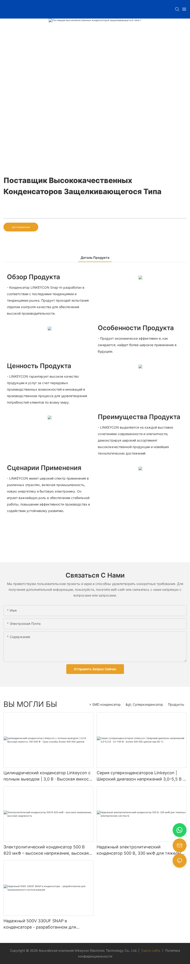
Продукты (176, 704)
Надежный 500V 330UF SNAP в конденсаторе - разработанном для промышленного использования (39, 924)
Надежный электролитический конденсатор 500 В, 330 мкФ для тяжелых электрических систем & (140, 850)
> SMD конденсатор (105, 704)
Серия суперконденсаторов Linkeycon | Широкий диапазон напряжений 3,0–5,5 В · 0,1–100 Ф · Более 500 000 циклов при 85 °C (141, 776)
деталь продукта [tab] (95, 257)
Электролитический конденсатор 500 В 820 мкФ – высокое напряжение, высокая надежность (46, 850)
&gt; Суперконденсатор (144, 704)
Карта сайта (150, 950)
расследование (21, 227)
